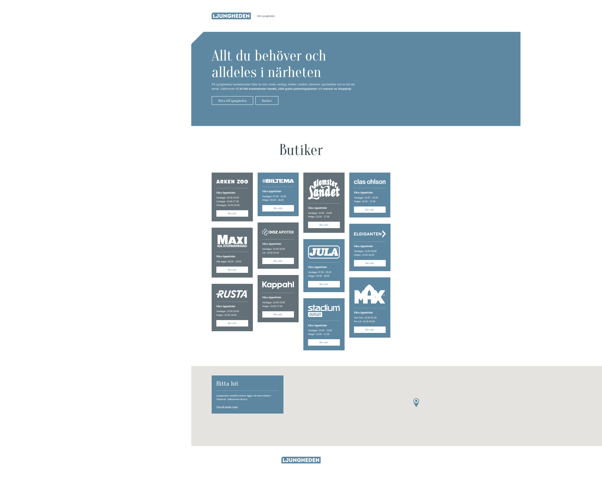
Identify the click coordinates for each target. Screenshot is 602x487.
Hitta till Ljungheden (232, 101)
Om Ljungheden (266, 16)
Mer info (232, 213)
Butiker (267, 101)
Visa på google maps (227, 407)
